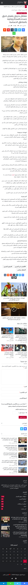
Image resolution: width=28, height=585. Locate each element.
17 (17, 558)
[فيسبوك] (23, 29)
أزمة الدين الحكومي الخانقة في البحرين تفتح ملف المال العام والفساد (10, 469)
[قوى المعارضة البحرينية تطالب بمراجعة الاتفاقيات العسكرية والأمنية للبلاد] (22, 455)
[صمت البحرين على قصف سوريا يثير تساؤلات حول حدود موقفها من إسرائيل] (22, 440)
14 (3, 554)
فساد (25, 506)
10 (17, 554)
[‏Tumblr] (12, 29)
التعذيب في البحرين (20, 266)
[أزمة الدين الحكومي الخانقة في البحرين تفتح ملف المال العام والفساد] (22, 470)
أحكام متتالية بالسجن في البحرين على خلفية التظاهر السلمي (7, 337)
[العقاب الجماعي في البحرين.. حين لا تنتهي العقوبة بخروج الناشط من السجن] (22, 462)
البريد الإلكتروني (23, 392)
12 (10, 554)
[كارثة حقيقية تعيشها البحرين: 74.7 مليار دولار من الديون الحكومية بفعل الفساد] (22, 448)
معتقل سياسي (21, 270)
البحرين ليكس (6, 574)
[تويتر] (19, 29)
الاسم (25, 386)
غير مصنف (23, 508)
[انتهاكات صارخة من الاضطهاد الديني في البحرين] (7, 347)
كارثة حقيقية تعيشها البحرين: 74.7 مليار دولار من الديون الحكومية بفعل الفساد (10, 447)
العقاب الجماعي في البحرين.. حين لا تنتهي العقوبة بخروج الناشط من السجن (9, 462)
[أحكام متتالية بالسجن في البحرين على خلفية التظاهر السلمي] (7, 330)
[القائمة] (2, 3)
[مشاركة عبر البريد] (15, 277)
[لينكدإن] (15, 29)
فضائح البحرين (22, 499)
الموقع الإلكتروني (23, 398)
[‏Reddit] (4, 29)
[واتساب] (14, 33)
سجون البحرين (7, 266)
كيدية (13, 175)
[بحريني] (20, 2)
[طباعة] (12, 277)
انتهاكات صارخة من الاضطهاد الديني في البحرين (8, 354)
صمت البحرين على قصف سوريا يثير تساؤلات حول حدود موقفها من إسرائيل (9, 439)
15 (25, 558)
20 (6, 558)
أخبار (25, 501)
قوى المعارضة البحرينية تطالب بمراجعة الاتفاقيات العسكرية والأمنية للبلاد (10, 454)
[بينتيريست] (8, 29)
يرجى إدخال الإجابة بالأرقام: (21, 409)
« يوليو (25, 568)
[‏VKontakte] (5, 275)
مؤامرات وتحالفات (22, 504)
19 (10, 558)
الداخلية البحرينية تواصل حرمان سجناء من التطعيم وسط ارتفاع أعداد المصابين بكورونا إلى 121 (21, 338)
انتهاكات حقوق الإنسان (16, 10)
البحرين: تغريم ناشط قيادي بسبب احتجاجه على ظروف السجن (21, 354)
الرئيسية (24, 10)
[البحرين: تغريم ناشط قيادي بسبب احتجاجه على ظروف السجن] (21, 347)
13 (6, 554)
